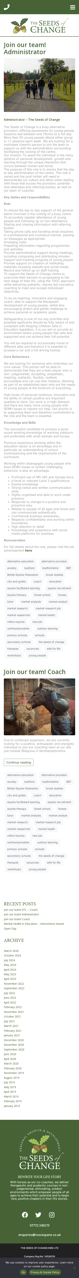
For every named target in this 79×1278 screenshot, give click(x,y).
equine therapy (16, 594)
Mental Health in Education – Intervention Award (34, 924)
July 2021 (9, 1021)
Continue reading (18, 762)
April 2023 (10, 979)
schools (39, 635)
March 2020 (11, 1063)
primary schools (17, 635)
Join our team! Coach (35, 672)
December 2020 (14, 1040)
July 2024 (9, 960)
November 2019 (14, 1073)
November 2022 (14, 983)
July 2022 (9, 993)
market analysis (31, 601)
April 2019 (10, 1092)
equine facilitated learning (23, 588)
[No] (74, 1268)
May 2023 (10, 974)
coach (37, 581)
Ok (23, 1272)
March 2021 (11, 1026)
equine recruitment (59, 588)
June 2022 (10, 997)
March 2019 (11, 1096)
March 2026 (11, 951)
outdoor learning (47, 628)
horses (62, 594)
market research (17, 608)
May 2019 (10, 1087)
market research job (48, 608)
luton (10, 601)
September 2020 (14, 1049)
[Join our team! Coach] (39, 707)
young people (37, 655)
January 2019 (12, 1106)
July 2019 (9, 1082)
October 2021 (12, 1016)
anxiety (11, 568)
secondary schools (19, 642)
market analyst (58, 601)
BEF (68, 568)
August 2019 (11, 1077)
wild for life (53, 648)
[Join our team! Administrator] (39, 85)
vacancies (32, 648)
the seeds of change (51, 642)
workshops (14, 655)
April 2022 (10, 1002)
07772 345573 (39, 1225)
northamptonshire (18, 628)
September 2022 (14, 988)
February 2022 (13, 1007)
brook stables (54, 574)
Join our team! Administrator (25, 48)
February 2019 (13, 1101)
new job (37, 621)
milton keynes (16, 621)
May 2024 (10, 965)
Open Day (10, 928)
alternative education (20, 561)
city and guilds (16, 581)
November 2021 (14, 1012)
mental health (46, 615)
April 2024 (10, 969)
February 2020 (13, 1068)
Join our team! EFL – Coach (21, 910)
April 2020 (10, 1059)
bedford (29, 568)
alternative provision (54, 561)
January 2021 (12, 1035)
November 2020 (14, 1044)
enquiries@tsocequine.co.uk (39, 1235)
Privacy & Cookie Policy (45, 1272)
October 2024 (12, 955)
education (55, 581)
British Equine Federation (22, 574)
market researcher (18, 615)
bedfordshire (50, 568)
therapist (12, 648)
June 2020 (10, 1054)
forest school (42, 594)
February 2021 (13, 1030)
